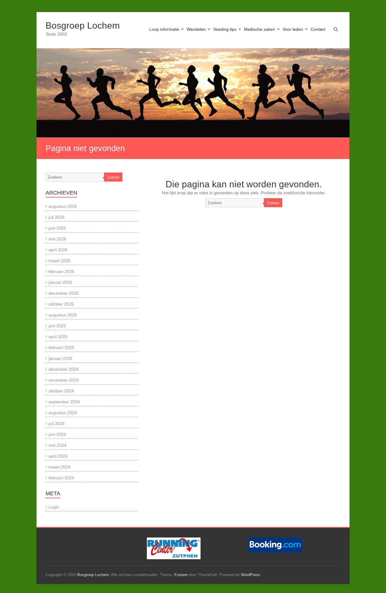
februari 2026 (61, 271)
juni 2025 (57, 325)
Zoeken (273, 203)
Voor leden (293, 29)
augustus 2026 (63, 206)
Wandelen (196, 29)
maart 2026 (60, 260)
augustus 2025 (63, 314)
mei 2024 (57, 445)
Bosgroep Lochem (83, 25)
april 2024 (58, 456)
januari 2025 (60, 358)
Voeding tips (224, 29)
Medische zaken (259, 29)
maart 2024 (60, 467)
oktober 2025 (61, 304)
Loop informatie (164, 29)
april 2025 (58, 336)
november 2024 (64, 380)
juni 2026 (57, 228)
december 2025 (64, 293)
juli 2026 (57, 217)
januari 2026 (60, 282)
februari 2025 (61, 347)
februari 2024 (61, 477)
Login (54, 507)
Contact (318, 29)
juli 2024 (57, 423)
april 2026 (58, 249)
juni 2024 (57, 434)
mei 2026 (57, 238)
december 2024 (64, 369)
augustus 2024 (63, 412)
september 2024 (64, 401)
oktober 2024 (61, 390)
